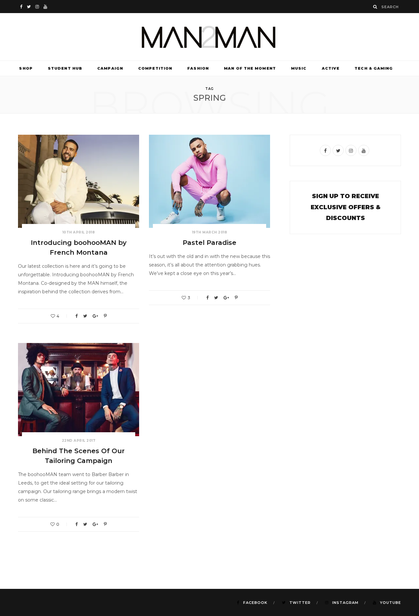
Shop (25, 68)
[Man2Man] (209, 37)
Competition (155, 68)
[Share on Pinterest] (105, 316)
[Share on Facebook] (76, 316)
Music (299, 68)
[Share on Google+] (95, 316)
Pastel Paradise (209, 243)
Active (331, 68)
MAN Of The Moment (250, 68)
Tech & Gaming (374, 68)
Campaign (110, 68)
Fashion (198, 68)
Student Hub (65, 68)
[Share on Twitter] (85, 316)
